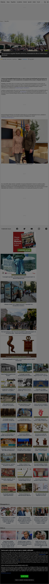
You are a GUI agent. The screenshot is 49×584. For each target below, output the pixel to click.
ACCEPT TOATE (24, 576)
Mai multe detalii (42, 554)
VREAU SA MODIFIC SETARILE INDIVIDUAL (24, 580)
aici (19, 560)
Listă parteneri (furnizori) (6, 573)
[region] (24, 566)
